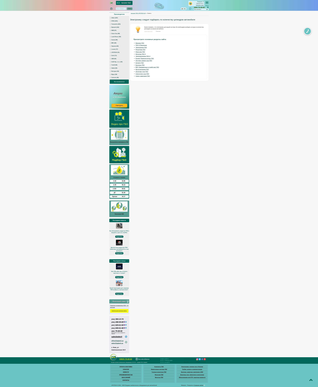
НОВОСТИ (126, 372)
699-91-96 (117, 328)
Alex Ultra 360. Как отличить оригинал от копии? (119, 272)
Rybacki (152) (115, 27)
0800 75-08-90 (199, 7)
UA (182, 8)
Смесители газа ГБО (142, 74)
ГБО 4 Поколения (141, 45)
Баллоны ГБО (140, 65)
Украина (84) (115, 46)
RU (185, 8)
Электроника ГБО (141, 47)
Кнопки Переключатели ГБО (145, 58)
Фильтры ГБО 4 (141, 54)
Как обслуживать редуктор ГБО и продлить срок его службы (119, 231)
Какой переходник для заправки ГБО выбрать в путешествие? (119, 288)
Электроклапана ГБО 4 (143, 56)
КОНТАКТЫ (126, 380)
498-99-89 (117, 322)
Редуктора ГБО (140, 49)
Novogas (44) (115, 71)
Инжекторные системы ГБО (159, 369)
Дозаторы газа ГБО (142, 71)
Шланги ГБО (140, 63)
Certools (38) (115, 77)
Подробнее (119, 236)
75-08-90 (116, 331)
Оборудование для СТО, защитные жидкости (192, 377)
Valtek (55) (114, 68)
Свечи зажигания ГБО (143, 76)
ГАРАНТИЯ (126, 369)
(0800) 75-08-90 (125, 359)
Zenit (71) (114, 55)
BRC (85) (113, 43)
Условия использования (201, 361)
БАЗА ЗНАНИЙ (126, 377)
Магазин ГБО (140, 43)
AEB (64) (113, 58)
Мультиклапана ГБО (142, 69)
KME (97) (113, 30)
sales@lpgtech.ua (117, 343)
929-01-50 (117, 325)
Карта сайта (186, 361)
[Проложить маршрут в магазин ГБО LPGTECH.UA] (208, 7)
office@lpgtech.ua (117, 341)
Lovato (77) (114, 49)
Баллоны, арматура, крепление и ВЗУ (192, 372)
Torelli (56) (114, 65)
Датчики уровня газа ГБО (144, 60)
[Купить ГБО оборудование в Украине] (113, 361)
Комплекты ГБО (159, 366)
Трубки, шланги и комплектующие (192, 369)
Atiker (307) (114, 17)
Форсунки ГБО (140, 52)
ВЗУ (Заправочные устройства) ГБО (147, 67)
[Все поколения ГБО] (119, 206)
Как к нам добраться (143, 359)
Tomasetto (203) (115, 24)
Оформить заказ (200, 5)
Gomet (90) (114, 39)
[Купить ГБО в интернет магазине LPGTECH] (111, 4)
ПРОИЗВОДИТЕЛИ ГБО (126, 374)
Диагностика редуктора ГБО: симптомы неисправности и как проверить (119, 249)
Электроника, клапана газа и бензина (192, 366)
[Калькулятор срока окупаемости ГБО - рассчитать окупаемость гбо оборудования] (119, 134)
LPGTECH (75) (115, 52)
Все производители (119, 81)
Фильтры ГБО (159, 377)
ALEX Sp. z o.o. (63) (116, 61)
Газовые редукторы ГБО (159, 372)
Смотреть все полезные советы (119, 310)
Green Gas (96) (115, 33)
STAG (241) (114, 21)
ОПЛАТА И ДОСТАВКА (125, 366)
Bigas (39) (114, 74)
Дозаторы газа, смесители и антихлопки (192, 374)
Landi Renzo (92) (116, 36)
